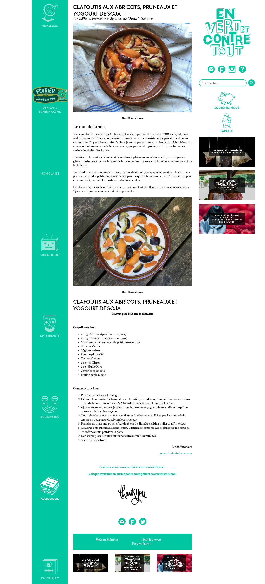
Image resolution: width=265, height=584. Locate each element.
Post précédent (107, 539)
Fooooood (49, 499)
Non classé (50, 173)
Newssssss (50, 26)
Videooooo (50, 255)
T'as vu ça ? (50, 578)
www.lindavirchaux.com (176, 453)
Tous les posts (151, 539)
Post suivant (141, 543)
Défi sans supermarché (50, 109)
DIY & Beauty (50, 336)
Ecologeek (50, 416)
